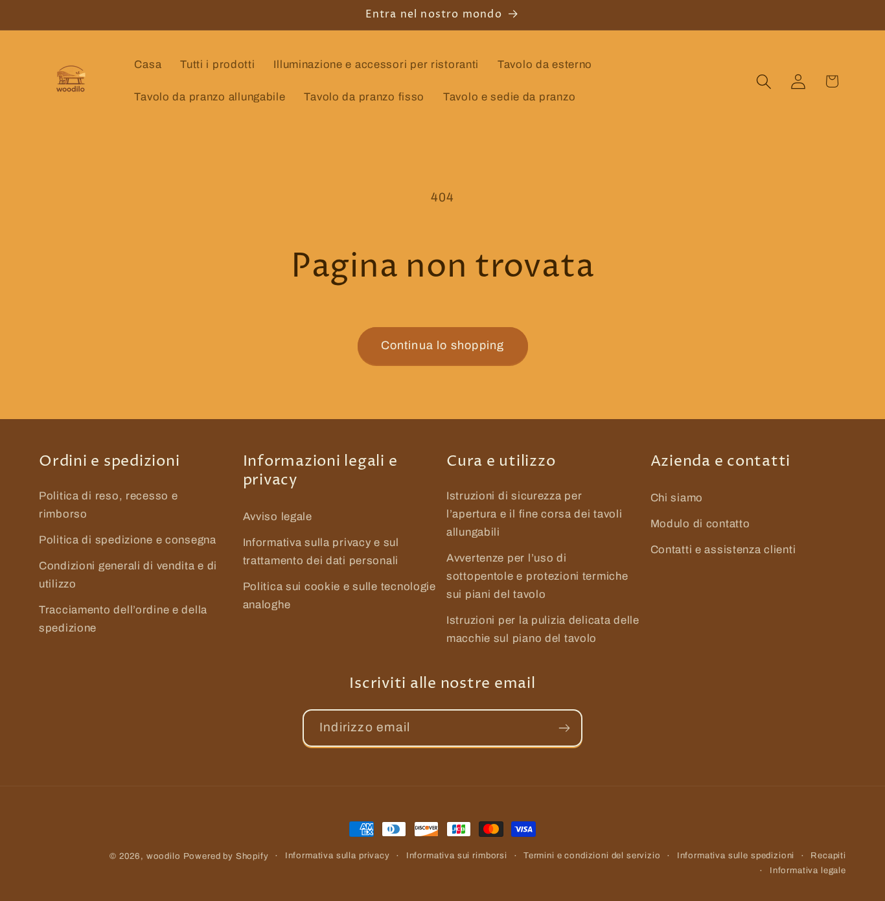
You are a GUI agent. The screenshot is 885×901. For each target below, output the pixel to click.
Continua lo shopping (443, 345)
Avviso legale (277, 516)
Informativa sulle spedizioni (736, 855)
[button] (763, 81)
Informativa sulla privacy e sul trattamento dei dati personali (321, 551)
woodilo (163, 856)
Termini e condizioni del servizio (592, 855)
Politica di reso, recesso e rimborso (108, 505)
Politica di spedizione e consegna (127, 540)
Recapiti (828, 855)
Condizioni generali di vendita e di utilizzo (128, 575)
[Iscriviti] (564, 728)
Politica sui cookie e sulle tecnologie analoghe (339, 595)
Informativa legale (808, 870)
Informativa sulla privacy (337, 855)
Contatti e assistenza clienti (723, 549)
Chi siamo (676, 498)
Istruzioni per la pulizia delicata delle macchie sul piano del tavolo (542, 629)
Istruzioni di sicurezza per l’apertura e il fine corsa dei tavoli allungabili (534, 514)
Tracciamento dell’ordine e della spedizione (123, 619)
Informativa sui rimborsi (456, 855)
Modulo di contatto (700, 524)
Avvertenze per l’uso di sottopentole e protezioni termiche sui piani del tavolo (537, 576)
